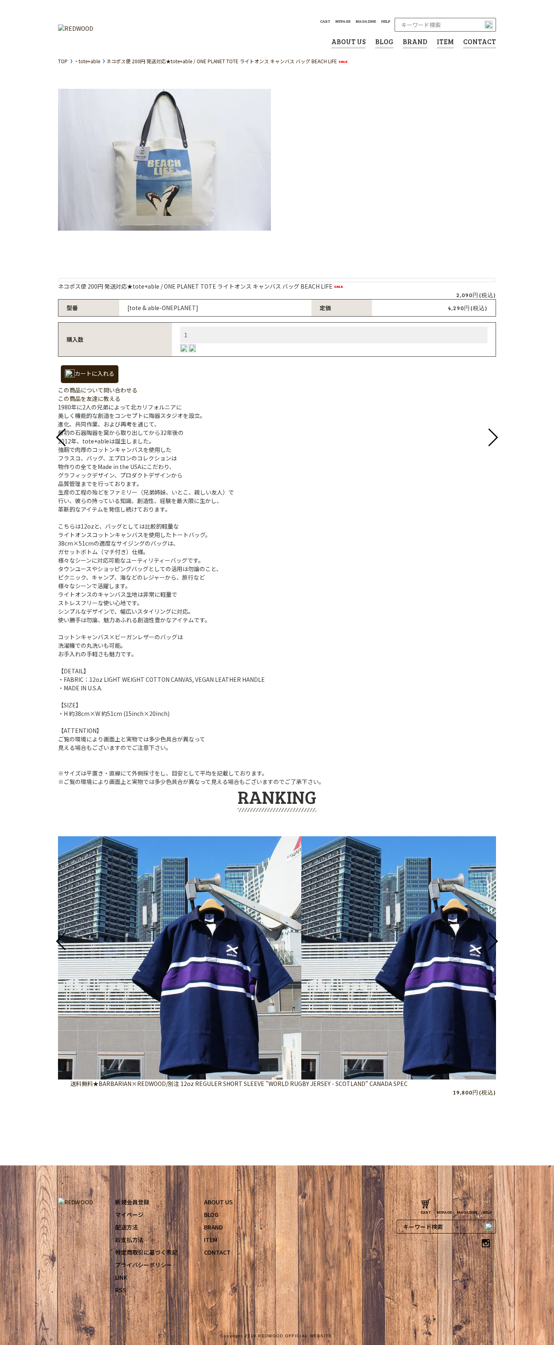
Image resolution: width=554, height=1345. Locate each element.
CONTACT (479, 41)
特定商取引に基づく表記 (146, 1252)
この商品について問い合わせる (97, 390)
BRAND (415, 41)
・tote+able (87, 61)
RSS (120, 1290)
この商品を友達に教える (89, 398)
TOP (63, 61)
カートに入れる (94, 373)
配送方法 (126, 1227)
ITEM (445, 41)
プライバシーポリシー (143, 1265)
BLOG (384, 41)
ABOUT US (348, 41)
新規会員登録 (132, 1202)
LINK (121, 1277)
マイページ (129, 1214)
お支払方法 (129, 1240)
